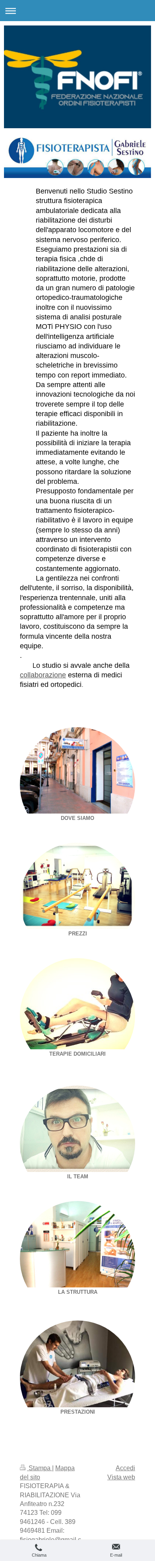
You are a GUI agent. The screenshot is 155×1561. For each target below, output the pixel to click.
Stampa (39, 1468)
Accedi (125, 1468)
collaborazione (43, 675)
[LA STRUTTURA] (77, 1244)
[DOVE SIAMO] (77, 770)
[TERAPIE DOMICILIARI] (77, 1003)
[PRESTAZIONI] (77, 1363)
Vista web (121, 1477)
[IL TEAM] (77, 1129)
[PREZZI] (77, 886)
